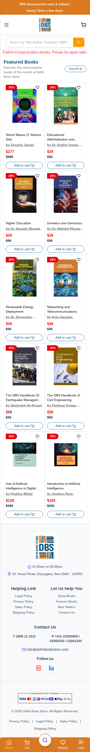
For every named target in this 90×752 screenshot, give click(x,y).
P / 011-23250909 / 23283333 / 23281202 (66, 638)
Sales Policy (23, 607)
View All (74, 68)
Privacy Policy (23, 601)
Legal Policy (23, 596)
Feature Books (66, 601)
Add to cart (22, 165)
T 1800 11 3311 (24, 636)
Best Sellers (66, 607)
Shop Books (66, 596)
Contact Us (67, 612)
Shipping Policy (23, 612)
